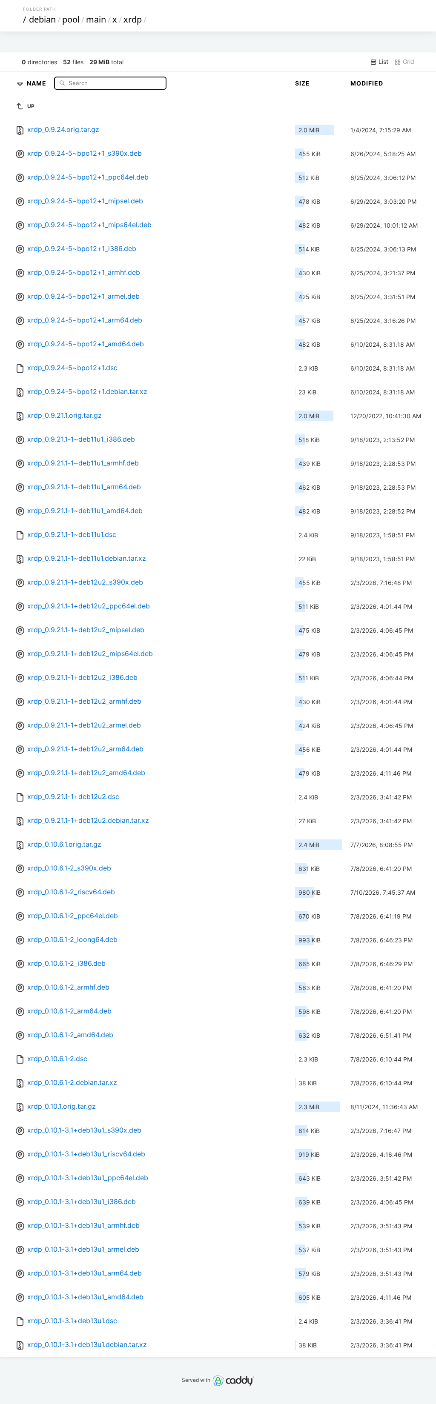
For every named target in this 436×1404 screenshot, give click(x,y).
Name (37, 82)
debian (42, 19)
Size (302, 83)
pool (71, 19)
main (96, 19)
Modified (366, 83)
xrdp (132, 19)
